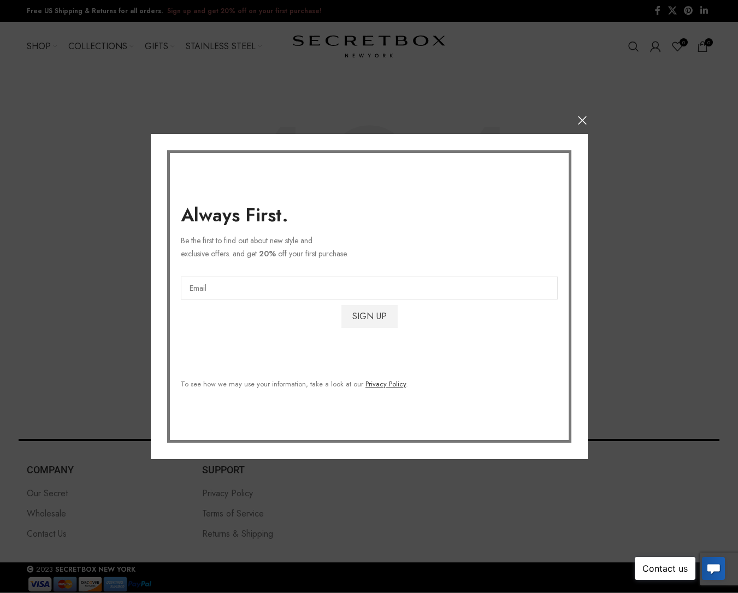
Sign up (369, 316)
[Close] (582, 120)
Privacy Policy (385, 384)
